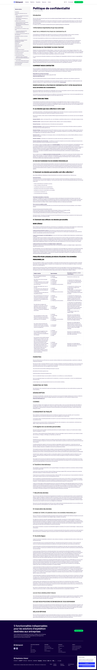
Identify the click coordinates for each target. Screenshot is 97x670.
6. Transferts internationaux (19, 52)
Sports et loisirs (33, 652)
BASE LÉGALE (17, 38)
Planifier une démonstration (76, 648)
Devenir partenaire (74, 649)
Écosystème (38, 2)
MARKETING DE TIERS (18, 45)
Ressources (44, 2)
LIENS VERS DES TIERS (18, 27)
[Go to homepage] (18, 2)
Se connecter (70, 2)
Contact (49, 2)
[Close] (95, 657)
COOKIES (16, 48)
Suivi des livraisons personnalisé (48, 648)
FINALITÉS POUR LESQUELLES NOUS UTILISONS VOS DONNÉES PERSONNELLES (21, 41)
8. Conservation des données (19, 55)
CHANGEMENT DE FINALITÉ (19, 49)
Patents (51, 664)
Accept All (86, 663)
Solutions (27, 2)
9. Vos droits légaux (18, 59)
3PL (31, 648)
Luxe (31, 647)
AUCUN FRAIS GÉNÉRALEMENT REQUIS (22, 60)
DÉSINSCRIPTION (18, 46)
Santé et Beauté (33, 649)
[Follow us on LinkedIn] (14, 648)
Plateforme (32, 2)
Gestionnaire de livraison (47, 647)
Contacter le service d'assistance (76, 647)
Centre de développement (62, 652)
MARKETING (17, 43)
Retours (45, 649)
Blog (59, 647)
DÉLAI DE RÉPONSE (18, 64)
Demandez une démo (79, 2)
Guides (59, 649)
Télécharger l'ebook (78, 630)
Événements (60, 648)
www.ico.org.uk (63, 82)
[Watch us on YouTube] (17, 648)
